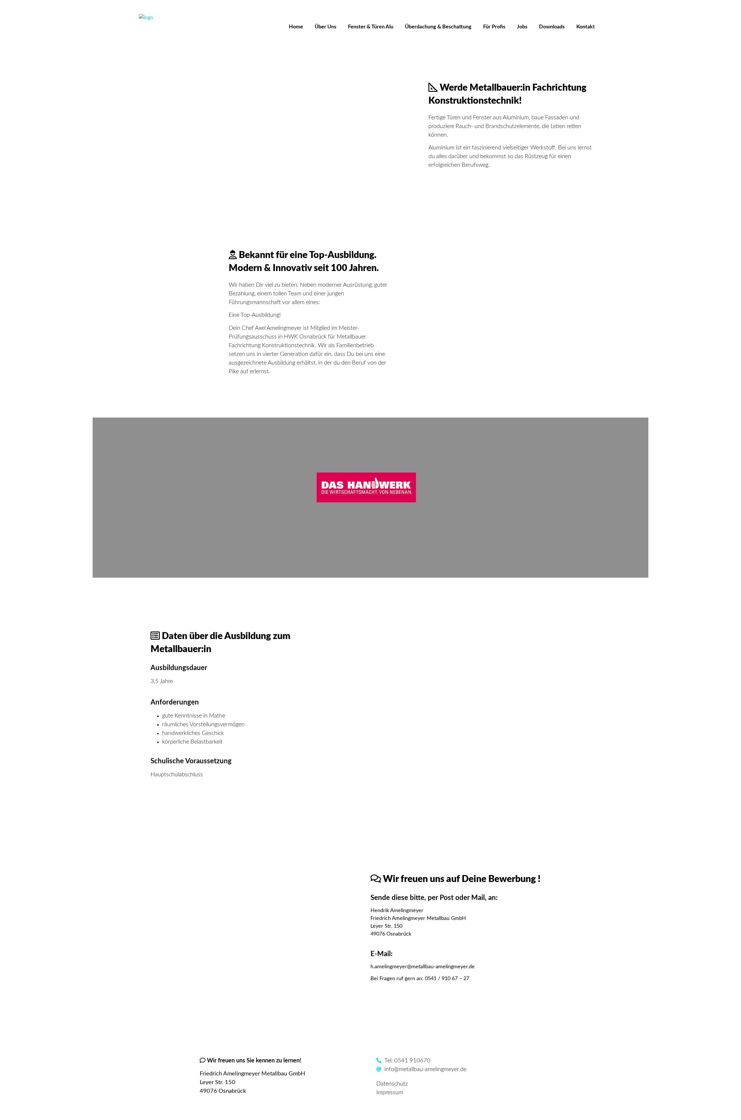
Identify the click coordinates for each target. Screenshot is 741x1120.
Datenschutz (392, 1084)
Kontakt (585, 27)
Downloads (552, 27)
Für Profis (494, 27)
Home (296, 27)
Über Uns (325, 27)
